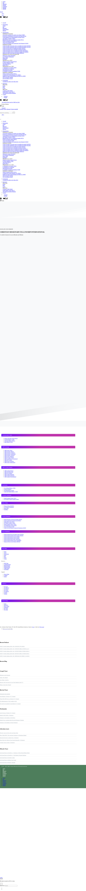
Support (3, 572)
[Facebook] (1, 17)
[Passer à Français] (3, 889)
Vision (4, 768)
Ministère (4, 771)
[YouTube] (4, 17)
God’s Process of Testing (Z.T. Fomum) (7, 712)
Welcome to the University (5, 675)
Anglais (1, 109)
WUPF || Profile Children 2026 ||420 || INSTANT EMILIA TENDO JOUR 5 (14, 653)
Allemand (8, 109)
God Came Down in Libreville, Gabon (7, 757)
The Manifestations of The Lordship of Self (8, 701)
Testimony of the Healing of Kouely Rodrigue (9, 722)
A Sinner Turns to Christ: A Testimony (7, 742)
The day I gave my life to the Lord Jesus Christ (9, 732)
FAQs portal (41, 627)
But (3, 769)
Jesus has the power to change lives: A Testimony (9, 737)
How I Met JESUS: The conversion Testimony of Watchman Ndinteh (13, 735)
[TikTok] (7, 17)
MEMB (4, 775)
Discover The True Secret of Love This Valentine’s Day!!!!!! (11, 682)
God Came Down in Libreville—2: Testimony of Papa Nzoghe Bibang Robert (15, 752)
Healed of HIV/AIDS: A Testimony (6, 715)
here (33, 627)
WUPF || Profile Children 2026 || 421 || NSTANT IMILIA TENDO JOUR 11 (14, 651)
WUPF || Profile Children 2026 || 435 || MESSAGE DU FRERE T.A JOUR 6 (14, 656)
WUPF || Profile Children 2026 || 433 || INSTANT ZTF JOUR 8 (12, 646)
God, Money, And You (4, 680)
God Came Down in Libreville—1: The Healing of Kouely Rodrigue (13, 755)
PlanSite (4, 774)
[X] (2, 17)
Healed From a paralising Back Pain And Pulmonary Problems (12, 720)
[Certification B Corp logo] (4, 637)
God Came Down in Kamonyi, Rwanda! (7, 762)
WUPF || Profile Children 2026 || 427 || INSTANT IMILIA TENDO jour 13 (14, 648)
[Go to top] (1, 789)
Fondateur (5, 773)
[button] (38, 561)
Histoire (4, 772)
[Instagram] (5, 17)
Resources (3, 561)
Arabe (4, 109)
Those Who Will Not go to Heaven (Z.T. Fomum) (9, 698)
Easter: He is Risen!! (4, 677)
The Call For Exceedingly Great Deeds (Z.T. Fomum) (10, 703)
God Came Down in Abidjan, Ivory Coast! (8, 760)
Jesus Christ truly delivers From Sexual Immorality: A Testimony (12, 740)
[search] (1, 884)
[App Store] (4, 632)
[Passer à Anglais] (3, 888)
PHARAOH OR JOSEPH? (5, 694)
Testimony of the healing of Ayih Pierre (7, 717)
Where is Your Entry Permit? (5, 684)
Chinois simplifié (14, 109)
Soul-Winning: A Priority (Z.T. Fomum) (7, 696)
